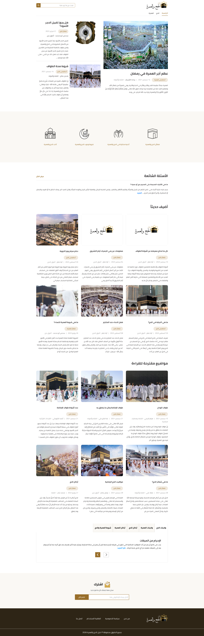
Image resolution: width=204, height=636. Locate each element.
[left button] (97, 554)
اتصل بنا (79, 618)
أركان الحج (133, 527)
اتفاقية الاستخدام (94, 618)
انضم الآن (81, 597)
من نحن (127, 618)
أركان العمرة (120, 527)
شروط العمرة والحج (103, 527)
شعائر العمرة (71, 328)
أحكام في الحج (62, 71)
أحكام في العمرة (159, 79)
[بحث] (38, 5)
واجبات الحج (161, 527)
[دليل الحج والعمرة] (157, 5)
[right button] (106, 554)
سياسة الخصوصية (112, 618)
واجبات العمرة (147, 527)
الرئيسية (165, 13)
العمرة (151, 13)
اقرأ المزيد (121, 548)
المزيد (139, 192)
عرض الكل (40, 176)
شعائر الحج (63, 31)
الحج (157, 13)
